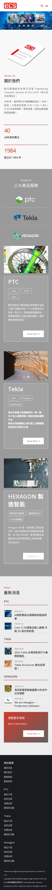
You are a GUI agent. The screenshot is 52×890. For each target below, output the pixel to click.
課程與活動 (9, 807)
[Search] (40, 5)
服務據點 (8, 776)
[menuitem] (40, 5)
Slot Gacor (13, 542)
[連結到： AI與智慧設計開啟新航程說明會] (8, 613)
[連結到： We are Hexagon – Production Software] (8, 701)
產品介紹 (8, 794)
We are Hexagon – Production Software (26, 704)
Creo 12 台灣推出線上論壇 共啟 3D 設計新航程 (30, 629)
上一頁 (2, 20)
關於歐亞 (8, 772)
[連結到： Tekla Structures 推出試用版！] (8, 663)
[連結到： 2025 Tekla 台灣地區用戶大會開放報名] (8, 651)
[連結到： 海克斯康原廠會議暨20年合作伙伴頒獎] (8, 688)
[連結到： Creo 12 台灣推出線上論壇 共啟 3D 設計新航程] (8, 626)
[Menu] (46, 5)
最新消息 (8, 767)
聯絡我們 (8, 781)
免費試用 (8, 803)
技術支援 (8, 798)
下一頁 (49, 20)
